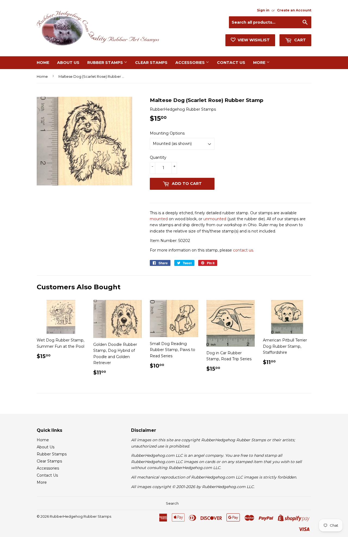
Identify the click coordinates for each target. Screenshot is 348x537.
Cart (299, 40)
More (259, 62)
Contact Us (231, 62)
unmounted (214, 218)
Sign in (263, 10)
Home (43, 62)
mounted (159, 218)
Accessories (190, 62)
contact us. (243, 250)
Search (172, 503)
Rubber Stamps (105, 62)
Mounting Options (167, 133)
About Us (68, 62)
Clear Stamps (151, 62)
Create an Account (294, 10)
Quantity (158, 157)
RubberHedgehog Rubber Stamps (80, 516)
